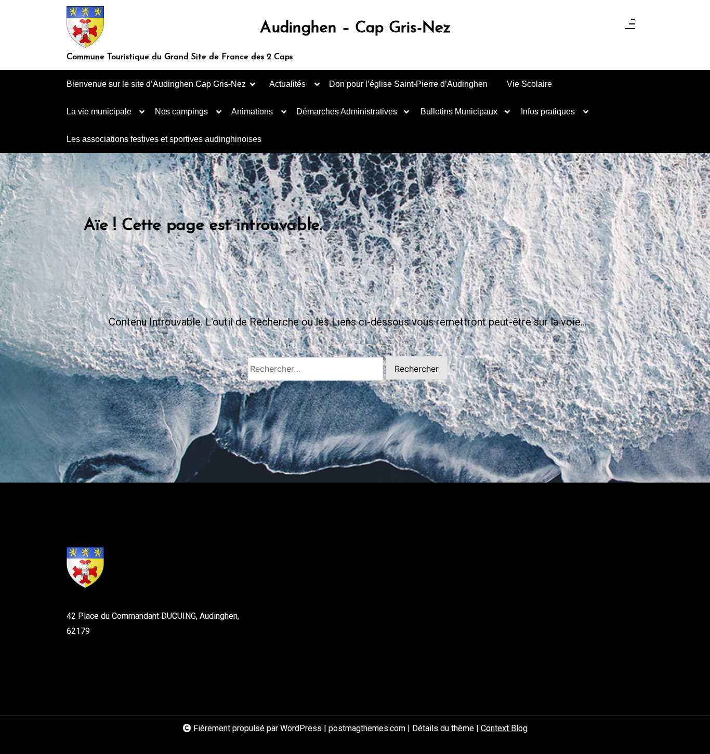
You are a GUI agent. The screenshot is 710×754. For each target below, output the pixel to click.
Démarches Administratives (346, 111)
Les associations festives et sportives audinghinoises (164, 139)
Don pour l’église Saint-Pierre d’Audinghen (408, 84)
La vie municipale (99, 111)
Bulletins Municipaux (458, 111)
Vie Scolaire (529, 84)
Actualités (287, 84)
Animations (252, 111)
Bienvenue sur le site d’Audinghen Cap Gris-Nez (156, 84)
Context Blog (504, 728)
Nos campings (181, 111)
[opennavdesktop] (629, 27)
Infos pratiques (548, 111)
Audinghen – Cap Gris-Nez (355, 28)
